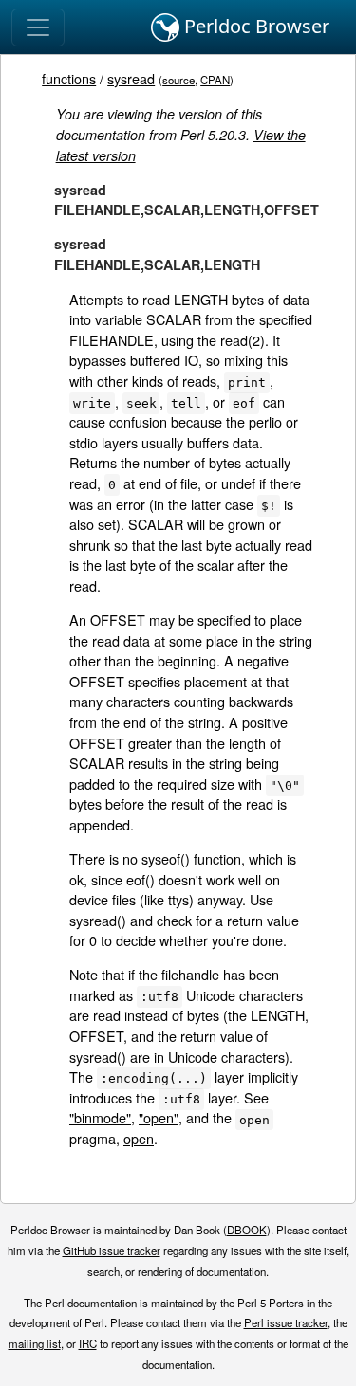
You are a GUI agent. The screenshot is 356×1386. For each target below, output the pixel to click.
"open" (158, 1117)
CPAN (215, 79)
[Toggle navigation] (38, 27)
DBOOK (247, 1229)
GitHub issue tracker (111, 1250)
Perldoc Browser (254, 26)
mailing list (35, 1343)
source (178, 79)
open (138, 1138)
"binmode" (100, 1117)
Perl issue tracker (286, 1322)
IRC (88, 1343)
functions (69, 78)
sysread (131, 78)
